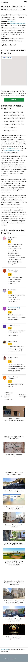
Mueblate (4, 2)
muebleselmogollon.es (17, 23)
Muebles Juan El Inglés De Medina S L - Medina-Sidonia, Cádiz (8, 396)
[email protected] (14, 308)
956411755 (11, 21)
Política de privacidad (10, 659)
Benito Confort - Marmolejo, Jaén (22, 396)
